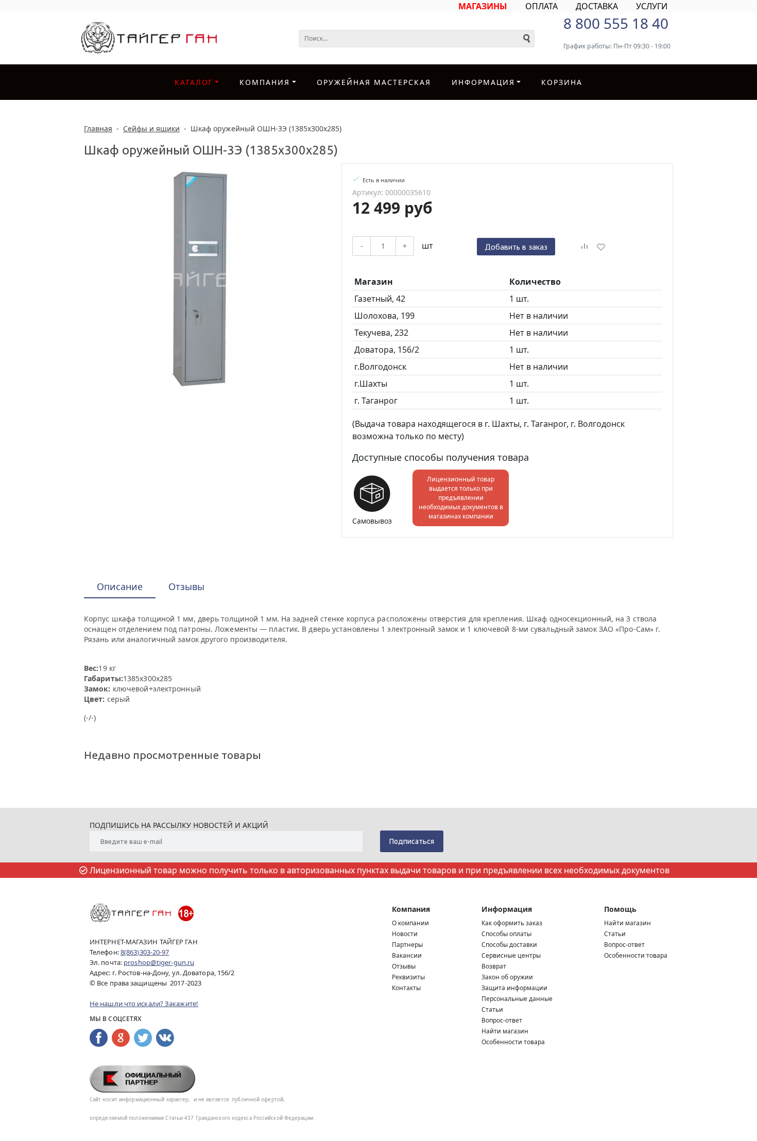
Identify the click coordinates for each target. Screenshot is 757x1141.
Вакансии (407, 955)
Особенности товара (513, 1042)
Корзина (561, 82)
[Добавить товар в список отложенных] (601, 246)
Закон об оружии (507, 977)
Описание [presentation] (120, 586)
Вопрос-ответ (501, 1020)
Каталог (194, 82)
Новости (405, 933)
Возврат (493, 966)
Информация (506, 909)
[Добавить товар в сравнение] (584, 246)
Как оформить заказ (511, 923)
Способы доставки (509, 944)
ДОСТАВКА (597, 6)
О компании (410, 923)
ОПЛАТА (541, 6)
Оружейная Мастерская (374, 82)
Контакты (406, 987)
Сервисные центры (511, 955)
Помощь (620, 909)
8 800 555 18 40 (615, 23)
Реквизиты (408, 977)
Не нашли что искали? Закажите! (144, 1003)
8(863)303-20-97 (145, 952)
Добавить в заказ (516, 246)
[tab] (120, 587)
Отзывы (404, 966)
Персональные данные (517, 998)
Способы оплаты (506, 933)
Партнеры (407, 944)
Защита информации (514, 987)
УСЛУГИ (651, 6)
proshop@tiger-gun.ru (159, 962)
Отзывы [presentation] (186, 586)
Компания (264, 82)
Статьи (492, 1009)
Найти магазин (504, 1031)
